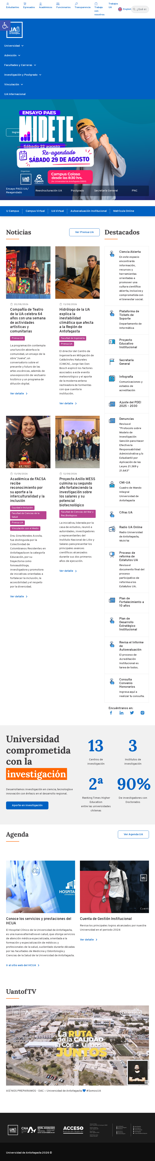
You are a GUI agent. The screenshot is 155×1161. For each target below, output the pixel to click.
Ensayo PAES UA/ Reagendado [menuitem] (17, 190)
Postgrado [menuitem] (77, 190)
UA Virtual (57, 211)
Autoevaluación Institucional (88, 211)
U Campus (12, 211)
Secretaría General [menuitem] (106, 190)
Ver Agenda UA (133, 834)
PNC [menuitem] (134, 190)
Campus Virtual (35, 211)
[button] (5, 25)
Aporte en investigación (27, 805)
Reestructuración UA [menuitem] (49, 190)
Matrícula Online (123, 211)
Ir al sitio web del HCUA (23, 965)
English (127, 9)
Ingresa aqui (20, 132)
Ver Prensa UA (84, 232)
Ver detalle (19, 393)
